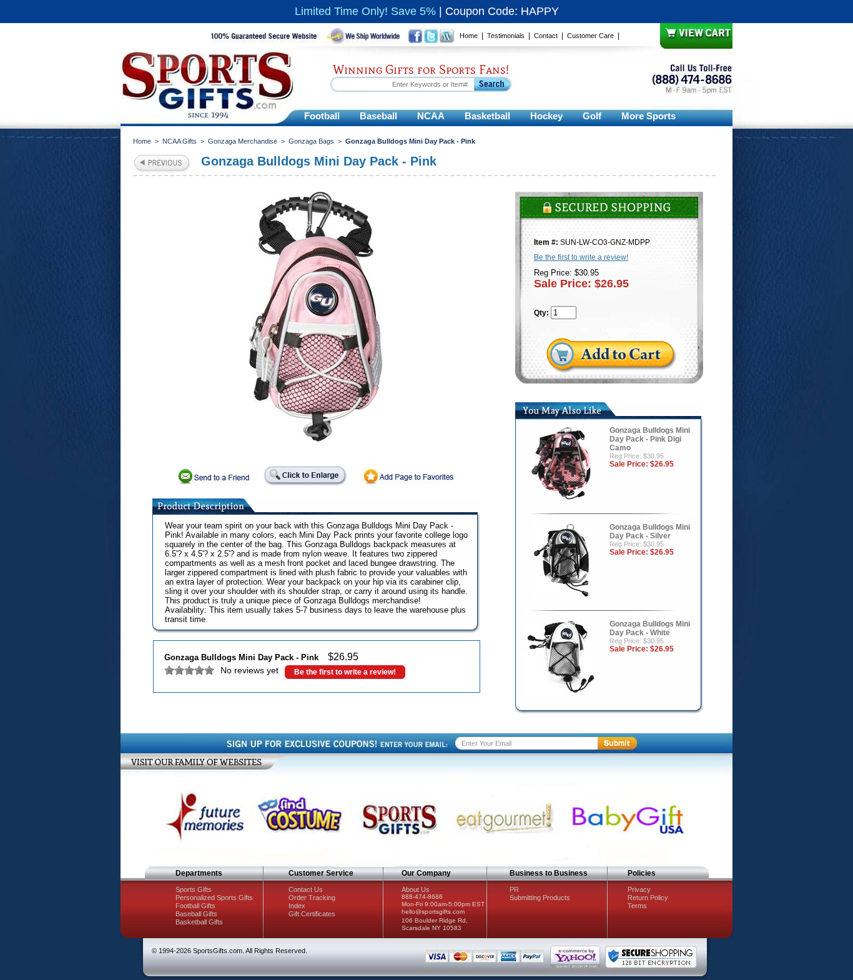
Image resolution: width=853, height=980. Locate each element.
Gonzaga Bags (311, 141)
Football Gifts (195, 905)
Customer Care (590, 35)
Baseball (378, 116)
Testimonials (506, 35)
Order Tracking (311, 897)
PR (514, 889)
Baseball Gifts (196, 914)
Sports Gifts (193, 889)
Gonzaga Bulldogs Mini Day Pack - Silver (649, 531)
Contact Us (305, 889)
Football (322, 116)
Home (469, 35)
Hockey (546, 116)
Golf (592, 116)
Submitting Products (540, 897)
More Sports (648, 116)
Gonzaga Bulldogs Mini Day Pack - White (649, 628)
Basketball (487, 116)
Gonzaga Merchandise (242, 141)
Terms (637, 905)
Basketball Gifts (199, 922)
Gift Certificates (311, 914)
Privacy (639, 889)
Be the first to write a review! (345, 672)
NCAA (431, 116)
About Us (416, 889)
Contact (546, 35)
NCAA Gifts (179, 141)
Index (296, 905)
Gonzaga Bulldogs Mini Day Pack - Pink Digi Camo (649, 439)
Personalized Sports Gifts (214, 897)
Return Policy (648, 897)
